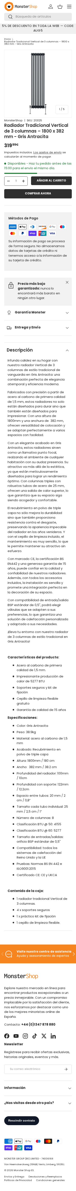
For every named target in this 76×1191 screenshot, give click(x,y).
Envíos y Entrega (14, 1177)
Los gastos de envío (47, 152)
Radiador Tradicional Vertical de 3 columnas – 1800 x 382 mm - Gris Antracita (36, 43)
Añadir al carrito (51, 180)
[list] (38, 83)
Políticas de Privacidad (18, 1180)
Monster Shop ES (24, 1170)
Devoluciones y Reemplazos (45, 1177)
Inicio (7, 39)
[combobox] (38, 17)
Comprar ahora (38, 193)
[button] (60, 6)
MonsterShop (13, 120)
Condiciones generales (50, 1180)
